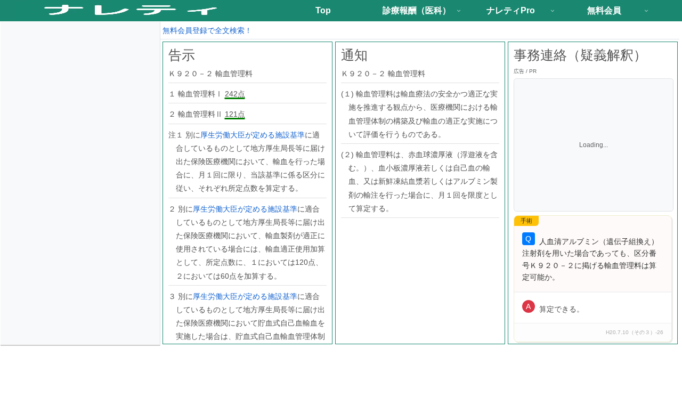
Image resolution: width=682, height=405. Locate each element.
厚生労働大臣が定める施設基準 (252, 135)
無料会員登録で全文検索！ (207, 30)
